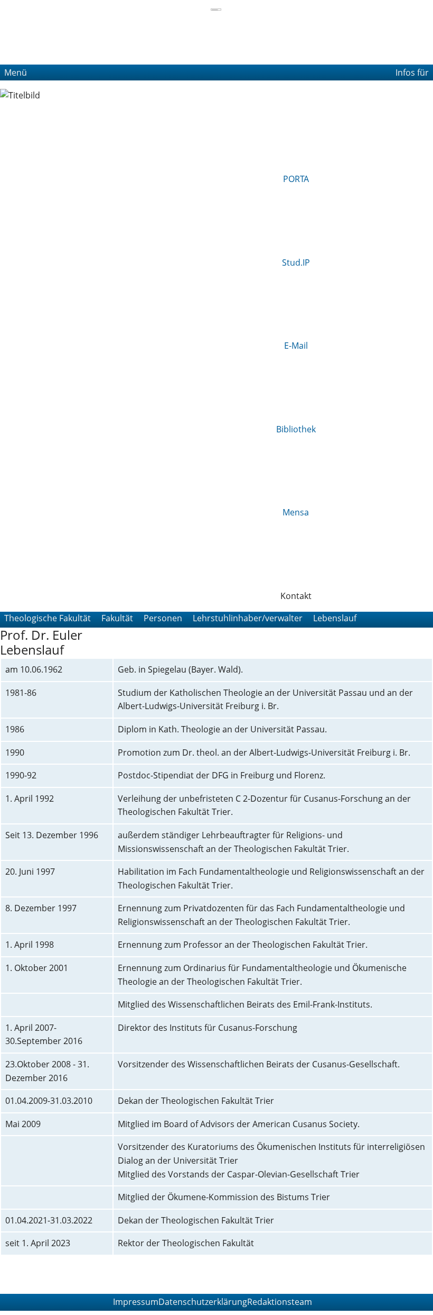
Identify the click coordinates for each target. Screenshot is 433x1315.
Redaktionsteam (279, 1302)
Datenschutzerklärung (202, 1302)
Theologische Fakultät (47, 618)
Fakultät (117, 618)
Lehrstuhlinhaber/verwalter (248, 618)
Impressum (135, 1302)
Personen (163, 618)
